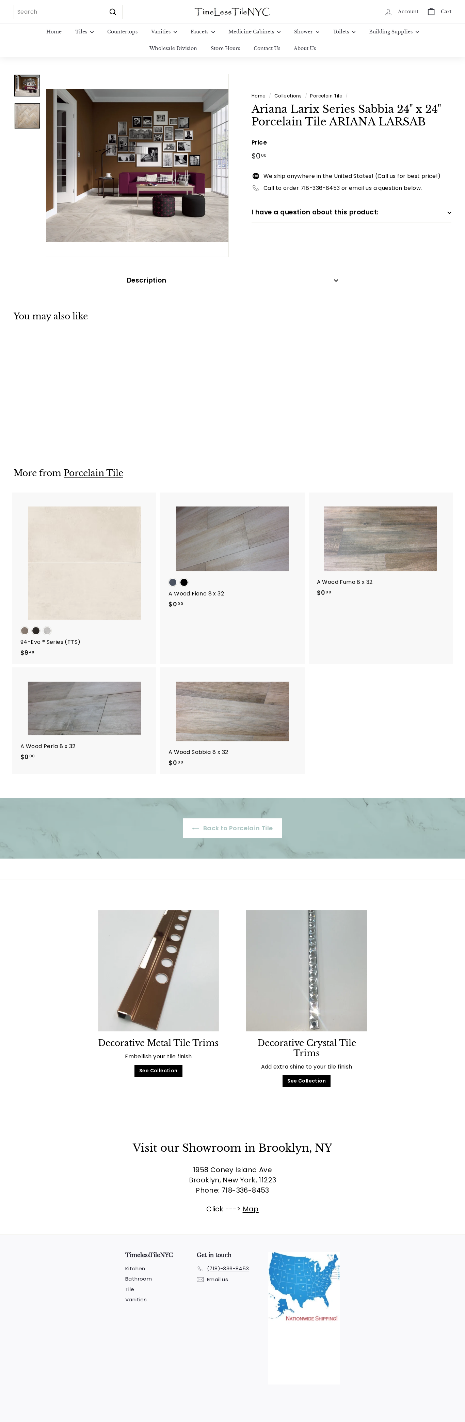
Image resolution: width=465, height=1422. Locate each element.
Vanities (161, 32)
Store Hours (225, 48)
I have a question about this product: (315, 212)
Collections (288, 96)
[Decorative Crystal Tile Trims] (306, 970)
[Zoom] (137, 165)
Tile (129, 1289)
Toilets (341, 32)
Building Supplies (391, 32)
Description (146, 280)
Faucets (200, 32)
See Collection (158, 1070)
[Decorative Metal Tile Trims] (158, 970)
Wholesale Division (173, 48)
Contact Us (267, 48)
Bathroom (138, 1278)
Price (259, 142)
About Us (305, 48)
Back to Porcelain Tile (237, 828)
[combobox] (68, 12)
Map (251, 1209)
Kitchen (135, 1268)
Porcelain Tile (326, 96)
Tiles (82, 32)
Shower (304, 32)
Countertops (122, 32)
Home (54, 32)
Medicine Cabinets (251, 32)
